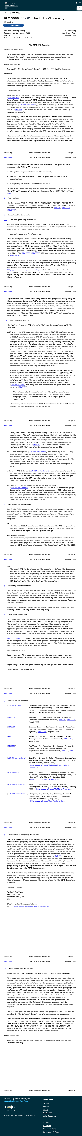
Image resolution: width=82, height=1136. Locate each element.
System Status (8, 1115)
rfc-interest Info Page (51, 1132)
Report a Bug (19, 1115)
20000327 (33, 768)
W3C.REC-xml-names (27, 105)
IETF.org (46, 1103)
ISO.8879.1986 (17, 385)
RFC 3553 (26, 253)
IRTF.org (46, 1106)
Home (7, 13)
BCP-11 (58, 856)
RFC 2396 (42, 732)
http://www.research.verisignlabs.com (32, 906)
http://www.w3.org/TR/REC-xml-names (53, 789)
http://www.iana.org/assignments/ (23, 270)
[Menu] (80, 2)
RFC (71, 751)
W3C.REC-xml (13, 98)
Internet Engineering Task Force (16, 1101)
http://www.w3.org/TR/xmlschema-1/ (46, 801)
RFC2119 (11, 210)
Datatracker (47, 1113)
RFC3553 (11, 193)
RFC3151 (22, 387)
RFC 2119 (66, 208)
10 (5, 969)
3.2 (5, 320)
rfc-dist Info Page (49, 1129)
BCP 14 (57, 208)
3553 (31, 753)
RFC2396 (18, 110)
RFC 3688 (8, 157)
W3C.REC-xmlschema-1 (39, 471)
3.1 (5, 220)
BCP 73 (65, 751)
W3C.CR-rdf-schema (19, 488)
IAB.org (45, 1110)
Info (79, 8)
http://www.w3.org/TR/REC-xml (44, 779)
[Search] (76, 2)
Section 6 (14, 256)
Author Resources (49, 1116)
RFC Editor (47, 1126)
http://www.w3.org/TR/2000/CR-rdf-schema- (50, 765)
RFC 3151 (68, 739)
